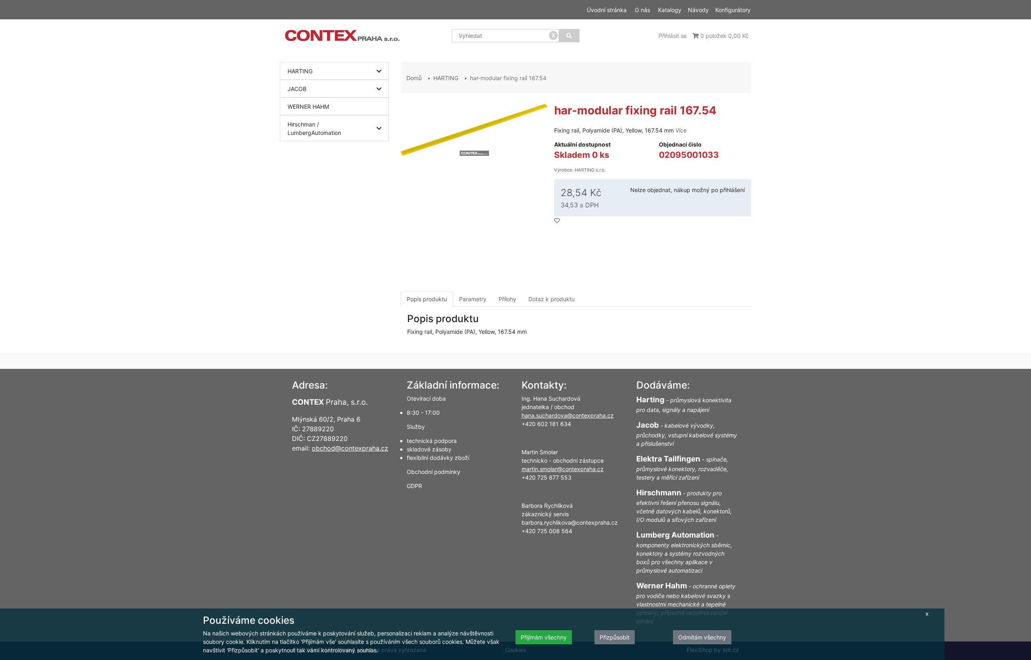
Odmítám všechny (702, 637)
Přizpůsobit (614, 637)
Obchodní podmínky (433, 471)
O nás (642, 9)
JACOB (297, 88)
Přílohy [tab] (507, 299)
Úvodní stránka (607, 9)
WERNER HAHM (308, 106)
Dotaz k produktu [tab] (551, 299)
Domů (414, 77)
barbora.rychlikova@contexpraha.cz (570, 522)
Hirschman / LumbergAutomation (314, 128)
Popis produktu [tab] (427, 299)
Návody (698, 9)
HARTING (300, 71)
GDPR (414, 485)
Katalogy (669, 9)
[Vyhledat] (569, 35)
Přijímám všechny (544, 637)
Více (681, 130)
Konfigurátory (733, 9)
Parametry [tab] (473, 299)
